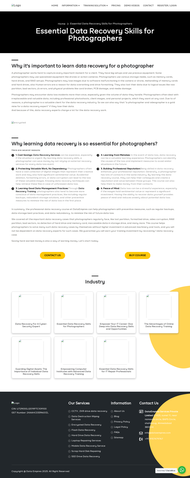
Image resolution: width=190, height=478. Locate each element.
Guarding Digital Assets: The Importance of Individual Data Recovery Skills (31, 371)
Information (70, 6)
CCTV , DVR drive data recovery (89, 411)
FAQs (117, 432)
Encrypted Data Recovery (86, 425)
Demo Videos (132, 6)
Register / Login (167, 6)
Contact (148, 6)
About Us (119, 411)
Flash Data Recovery (83, 430)
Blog (116, 416)
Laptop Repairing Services (86, 441)
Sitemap (118, 438)
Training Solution (94, 6)
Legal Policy (121, 427)
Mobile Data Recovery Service (88, 446)
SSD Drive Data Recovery (85, 456)
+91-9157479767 (154, 439)
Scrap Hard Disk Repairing (86, 451)
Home (54, 6)
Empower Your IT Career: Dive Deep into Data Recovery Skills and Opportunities (116, 326)
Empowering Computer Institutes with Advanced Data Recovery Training (73, 371)
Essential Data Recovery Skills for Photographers (101, 24)
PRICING (115, 6)
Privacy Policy (122, 422)
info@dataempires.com (158, 433)
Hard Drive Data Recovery (86, 435)
